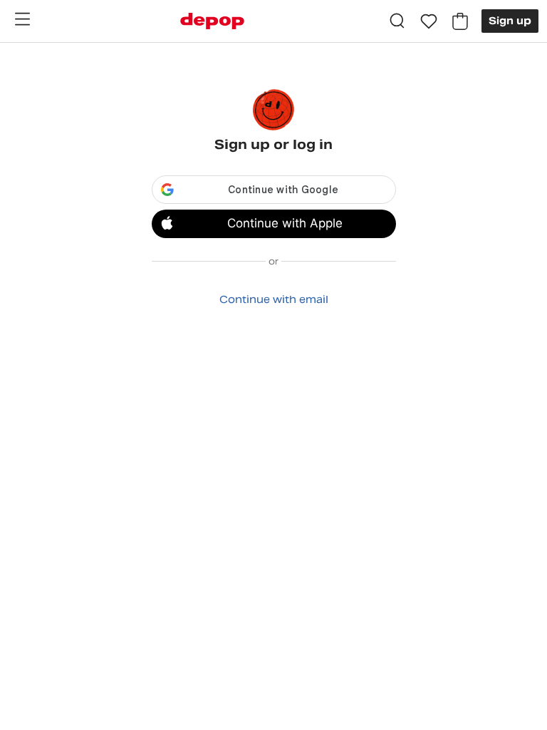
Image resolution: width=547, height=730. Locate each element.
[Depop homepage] (212, 21)
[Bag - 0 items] (460, 21)
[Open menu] (22, 19)
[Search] (397, 21)
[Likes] (428, 21)
